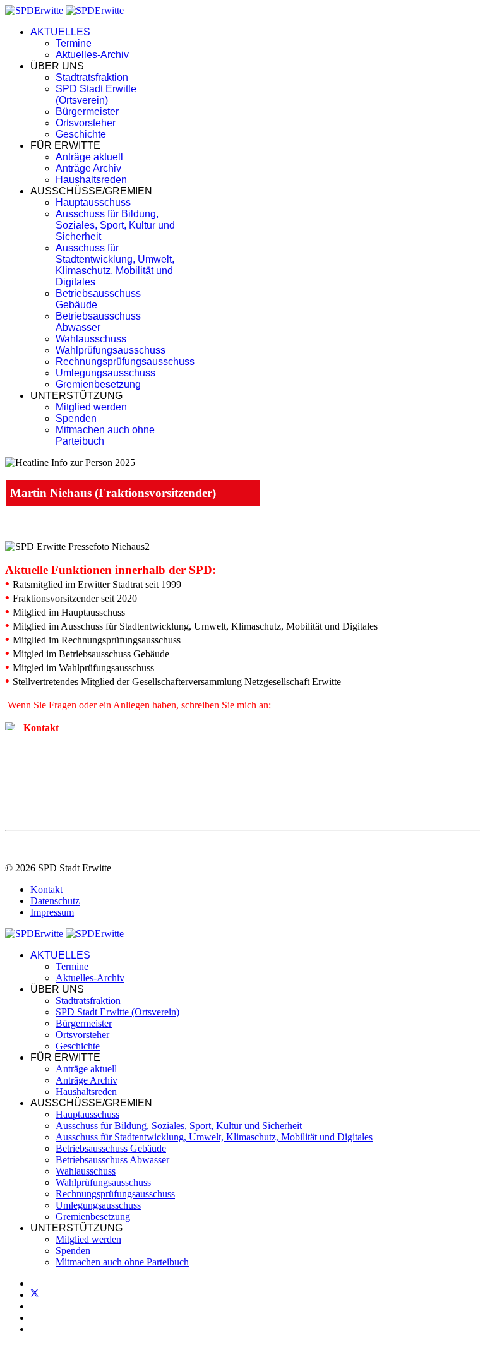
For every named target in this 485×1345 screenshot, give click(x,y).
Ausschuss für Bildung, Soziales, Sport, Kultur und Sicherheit (115, 225)
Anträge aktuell (89, 157)
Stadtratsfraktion (92, 77)
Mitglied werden (91, 407)
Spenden (76, 418)
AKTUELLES (60, 32)
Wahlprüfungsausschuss (110, 350)
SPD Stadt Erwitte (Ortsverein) (96, 94)
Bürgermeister (87, 111)
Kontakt (46, 889)
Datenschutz (55, 900)
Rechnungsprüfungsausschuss (125, 361)
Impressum (52, 912)
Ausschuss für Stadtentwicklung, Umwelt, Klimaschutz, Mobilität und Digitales (115, 264)
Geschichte (81, 134)
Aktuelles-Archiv (92, 54)
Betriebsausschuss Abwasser (98, 322)
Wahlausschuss (91, 338)
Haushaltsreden (91, 179)
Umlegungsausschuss (105, 373)
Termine (74, 43)
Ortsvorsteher (86, 122)
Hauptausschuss (93, 202)
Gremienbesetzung (98, 384)
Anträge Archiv (88, 168)
